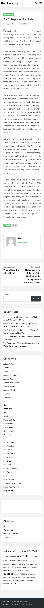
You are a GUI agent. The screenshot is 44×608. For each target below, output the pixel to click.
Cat (4, 405)
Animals (6, 394)
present (28, 570)
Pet (4, 438)
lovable (5, 570)
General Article (9, 431)
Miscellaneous (9, 435)
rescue (23, 574)
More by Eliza (23, 242)
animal (32, 551)
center (25, 560)
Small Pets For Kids (11, 487)
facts (21, 564)
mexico (11, 570)
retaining (30, 574)
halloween (6, 567)
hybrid (19, 567)
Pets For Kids (8, 476)
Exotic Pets (8, 424)
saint (9, 577)
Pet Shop (7, 461)
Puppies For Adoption (12, 483)
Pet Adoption (8, 442)
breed (5, 560)
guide (36, 564)
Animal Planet (9, 386)
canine (12, 560)
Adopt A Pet (8, 364)
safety (5, 577)
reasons (16, 574)
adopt (7, 551)
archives (31, 557)
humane (13, 567)
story (17, 580)
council (31, 560)
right (35, 574)
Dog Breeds (8, 416)
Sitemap (6, 537)
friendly (31, 564)
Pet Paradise (9, 3)
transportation (29, 580)
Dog (5, 412)
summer (22, 580)
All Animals (8, 371)
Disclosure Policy (10, 534)
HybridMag (28, 604)
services (21, 577)
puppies (14, 225)
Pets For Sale (8, 479)
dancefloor (6, 564)
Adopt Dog (7, 368)
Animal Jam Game (11, 383)
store (11, 580)
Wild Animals (8, 491)
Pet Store (7, 465)
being (37, 557)
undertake (6, 583)
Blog (5, 401)
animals (22, 556)
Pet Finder (7, 450)
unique (13, 583)
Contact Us (8, 530)
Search (6, 294)
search (14, 577)
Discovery (7, 409)
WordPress (15, 604)
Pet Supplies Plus (10, 468)
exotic (14, 564)
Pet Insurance (9, 453)
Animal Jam (8, 379)
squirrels (5, 580)
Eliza (7, 24)
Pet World (7, 472)
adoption (19, 551)
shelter (28, 577)
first (25, 564)
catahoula (19, 560)
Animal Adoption (10, 375)
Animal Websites (10, 390)
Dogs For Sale (8, 14)
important (25, 567)
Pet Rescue (8, 457)
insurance (33, 567)
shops (33, 577)
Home (6, 526)
